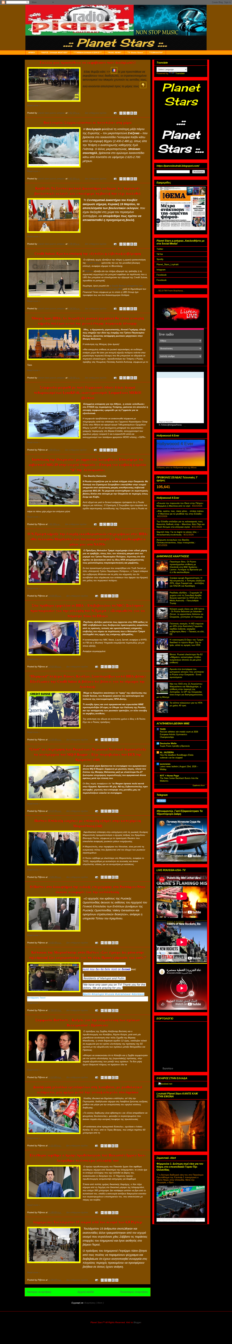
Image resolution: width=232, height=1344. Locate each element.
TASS (163, 729)
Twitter (160, 249)
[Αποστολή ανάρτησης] (115, 113)
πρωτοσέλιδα (172, 231)
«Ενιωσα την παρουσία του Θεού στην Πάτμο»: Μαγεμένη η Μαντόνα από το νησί (180, 504)
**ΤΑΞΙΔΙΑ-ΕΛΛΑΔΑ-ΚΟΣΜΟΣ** (88, 53)
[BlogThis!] (124, 113)
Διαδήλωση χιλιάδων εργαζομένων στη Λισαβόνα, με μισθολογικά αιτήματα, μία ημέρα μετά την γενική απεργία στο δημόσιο (87, 1089)
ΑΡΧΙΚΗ (31, 53)
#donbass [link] (138, 994)
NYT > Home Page (169, 775)
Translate (180, 73)
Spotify (160, 259)
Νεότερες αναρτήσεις (39, 1291)
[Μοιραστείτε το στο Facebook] (131, 113)
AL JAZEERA (167, 752)
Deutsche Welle (168, 743)
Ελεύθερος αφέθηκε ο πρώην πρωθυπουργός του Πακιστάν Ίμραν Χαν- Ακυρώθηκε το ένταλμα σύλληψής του (88, 1157)
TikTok (160, 254)
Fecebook (162, 275)
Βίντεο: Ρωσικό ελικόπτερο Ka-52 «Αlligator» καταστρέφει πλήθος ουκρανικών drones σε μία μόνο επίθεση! (186, 658)
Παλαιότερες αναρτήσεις (134, 1291)
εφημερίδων (184, 231)
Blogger (137, 1322)
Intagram (161, 269)
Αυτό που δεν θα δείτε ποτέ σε (106, 969)
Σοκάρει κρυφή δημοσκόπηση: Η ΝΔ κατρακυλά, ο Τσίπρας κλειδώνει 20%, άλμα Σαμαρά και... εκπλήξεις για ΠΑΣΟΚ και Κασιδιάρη (187, 582)
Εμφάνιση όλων (199, 785)
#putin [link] (87, 994)
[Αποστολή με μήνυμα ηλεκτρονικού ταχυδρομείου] (120, 113)
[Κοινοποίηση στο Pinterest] (135, 113)
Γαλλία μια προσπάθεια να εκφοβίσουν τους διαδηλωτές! (88, 62)
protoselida (194, 231)
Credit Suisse (93, 263)
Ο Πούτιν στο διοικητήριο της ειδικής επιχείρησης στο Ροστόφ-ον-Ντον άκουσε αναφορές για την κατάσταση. (88, 889)
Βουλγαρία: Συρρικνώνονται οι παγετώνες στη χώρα (88, 122)
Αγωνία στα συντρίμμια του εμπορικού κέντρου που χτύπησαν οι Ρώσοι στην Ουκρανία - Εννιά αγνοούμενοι (187, 673)
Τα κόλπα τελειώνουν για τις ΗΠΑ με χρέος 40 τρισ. (186, 704)
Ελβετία (89, 271)
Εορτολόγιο (168, 1068)
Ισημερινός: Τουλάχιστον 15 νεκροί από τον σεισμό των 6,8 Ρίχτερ (87, 1222)
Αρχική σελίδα (85, 1291)
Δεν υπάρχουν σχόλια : (96, 113)
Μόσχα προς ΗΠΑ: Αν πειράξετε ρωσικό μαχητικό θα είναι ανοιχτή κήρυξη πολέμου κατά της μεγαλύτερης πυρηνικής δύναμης (88, 320)
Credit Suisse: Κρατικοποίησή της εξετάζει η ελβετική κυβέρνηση (88, 253)
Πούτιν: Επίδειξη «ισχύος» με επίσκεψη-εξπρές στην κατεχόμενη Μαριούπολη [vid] (87, 823)
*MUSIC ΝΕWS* (114, 53)
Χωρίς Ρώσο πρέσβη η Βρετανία (175, 746)
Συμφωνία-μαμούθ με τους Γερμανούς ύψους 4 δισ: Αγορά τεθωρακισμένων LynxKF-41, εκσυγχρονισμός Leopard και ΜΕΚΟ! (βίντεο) (87, 392)
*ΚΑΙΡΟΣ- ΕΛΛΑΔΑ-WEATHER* (54, 53)
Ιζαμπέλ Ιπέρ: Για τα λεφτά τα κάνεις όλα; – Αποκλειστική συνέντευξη (178, 533)
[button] (87, 998)
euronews (165, 764)
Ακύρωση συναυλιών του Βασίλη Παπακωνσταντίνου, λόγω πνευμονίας (175, 541)
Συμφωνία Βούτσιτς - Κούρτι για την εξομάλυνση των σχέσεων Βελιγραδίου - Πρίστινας (87, 1022)
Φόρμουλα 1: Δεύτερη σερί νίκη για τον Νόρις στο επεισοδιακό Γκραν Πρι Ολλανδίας (180, 1166)
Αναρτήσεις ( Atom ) (94, 1302)
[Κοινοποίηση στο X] (128, 113)
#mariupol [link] (98, 994)
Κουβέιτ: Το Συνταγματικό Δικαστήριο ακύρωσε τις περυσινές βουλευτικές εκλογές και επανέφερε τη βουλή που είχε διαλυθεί (88, 191)
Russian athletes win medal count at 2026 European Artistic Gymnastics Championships (179, 734)
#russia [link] (109, 994)
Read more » (33, 105)
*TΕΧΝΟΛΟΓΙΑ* (156, 53)
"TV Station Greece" (135, 53)
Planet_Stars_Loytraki (167, 264)
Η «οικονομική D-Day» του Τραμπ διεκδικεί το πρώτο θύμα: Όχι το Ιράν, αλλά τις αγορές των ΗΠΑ (186, 642)
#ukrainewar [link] (123, 994)
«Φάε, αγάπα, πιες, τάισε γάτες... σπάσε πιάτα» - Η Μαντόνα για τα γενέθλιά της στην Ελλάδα (180, 512)
